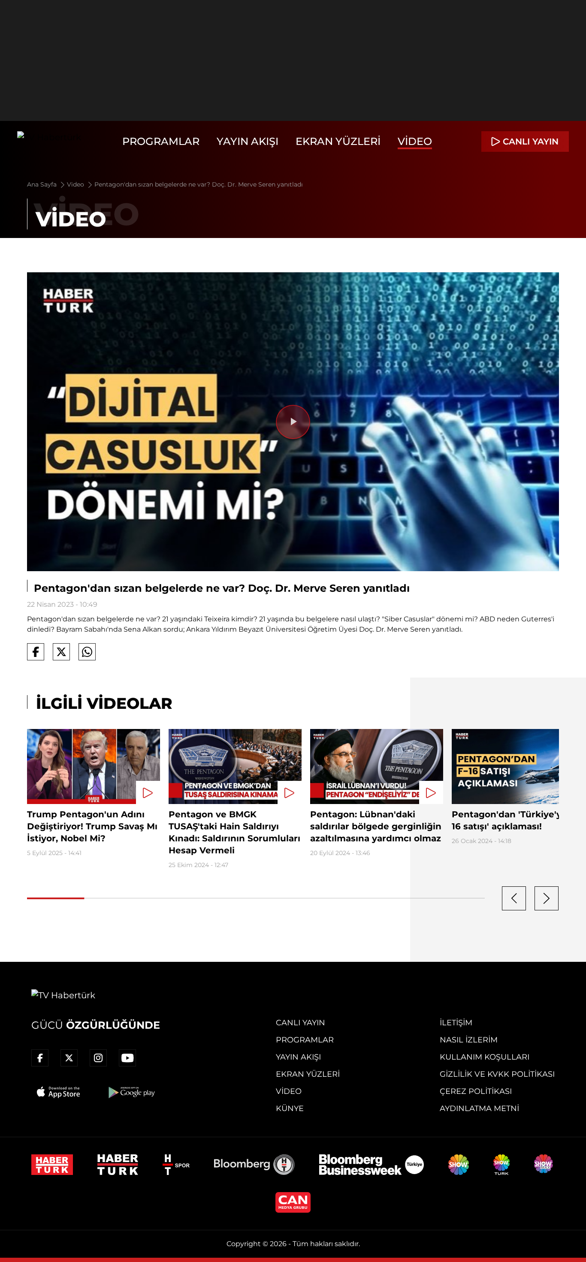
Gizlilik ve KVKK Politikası (497, 1074)
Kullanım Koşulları (484, 1057)
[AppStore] (58, 1092)
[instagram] (98, 1057)
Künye (290, 1108)
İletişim (456, 1022)
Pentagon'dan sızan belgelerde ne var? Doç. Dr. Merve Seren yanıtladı (198, 184)
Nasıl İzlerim (469, 1040)
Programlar (160, 141)
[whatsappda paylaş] (87, 651)
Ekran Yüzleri (338, 141)
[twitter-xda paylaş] (61, 651)
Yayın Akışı (247, 141)
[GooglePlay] (130, 1092)
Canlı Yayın (300, 1022)
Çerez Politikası (476, 1091)
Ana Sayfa (42, 184)
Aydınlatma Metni (479, 1108)
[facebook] (39, 1057)
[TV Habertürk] (49, 141)
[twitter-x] (69, 1057)
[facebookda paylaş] (35, 651)
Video (415, 141)
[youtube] (127, 1057)
